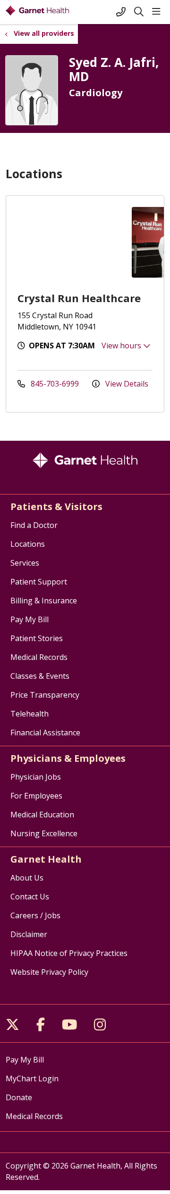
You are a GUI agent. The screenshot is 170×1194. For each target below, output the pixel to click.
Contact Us (29, 896)
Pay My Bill (29, 619)
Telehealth (29, 713)
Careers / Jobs (35, 915)
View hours (122, 345)
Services (24, 563)
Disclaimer (28, 934)
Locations (27, 544)
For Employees (36, 796)
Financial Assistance (45, 732)
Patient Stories (36, 638)
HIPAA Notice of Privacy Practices (69, 953)
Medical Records (39, 657)
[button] (158, 11)
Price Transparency (44, 695)
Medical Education (42, 814)
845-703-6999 (55, 384)
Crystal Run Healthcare (79, 298)
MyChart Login (32, 1078)
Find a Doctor (34, 525)
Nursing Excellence (43, 833)
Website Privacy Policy (49, 972)
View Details (125, 384)
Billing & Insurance (43, 600)
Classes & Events (39, 676)
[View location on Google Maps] (69, 242)
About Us (26, 878)
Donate (19, 1097)
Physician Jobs (35, 777)
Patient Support (38, 581)
